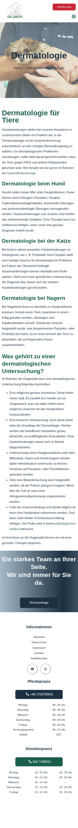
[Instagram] (45, 669)
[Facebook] (32, 669)
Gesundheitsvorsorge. (22, 173)
